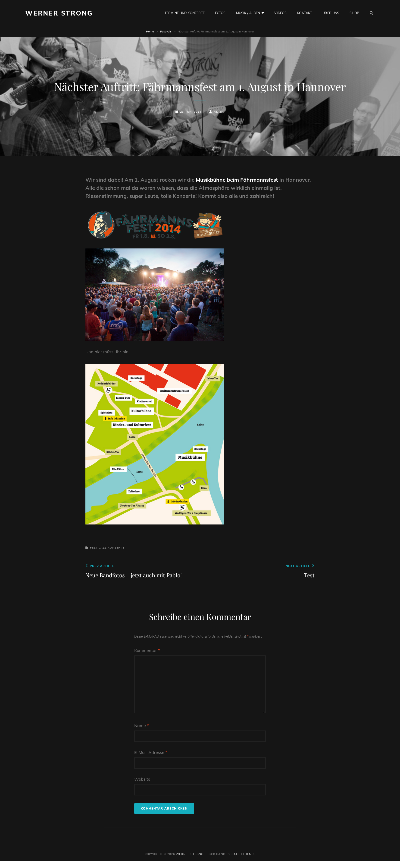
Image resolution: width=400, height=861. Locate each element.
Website (142, 779)
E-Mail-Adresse (150, 752)
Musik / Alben (248, 13)
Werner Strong (59, 13)
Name (141, 725)
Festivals (166, 31)
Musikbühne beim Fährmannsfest (237, 179)
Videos (280, 13)
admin (219, 111)
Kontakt (304, 13)
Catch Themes (243, 854)
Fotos (220, 13)
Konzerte (116, 547)
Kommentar (147, 650)
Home (150, 31)
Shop (354, 13)
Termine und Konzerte (185, 13)
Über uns (330, 13)
